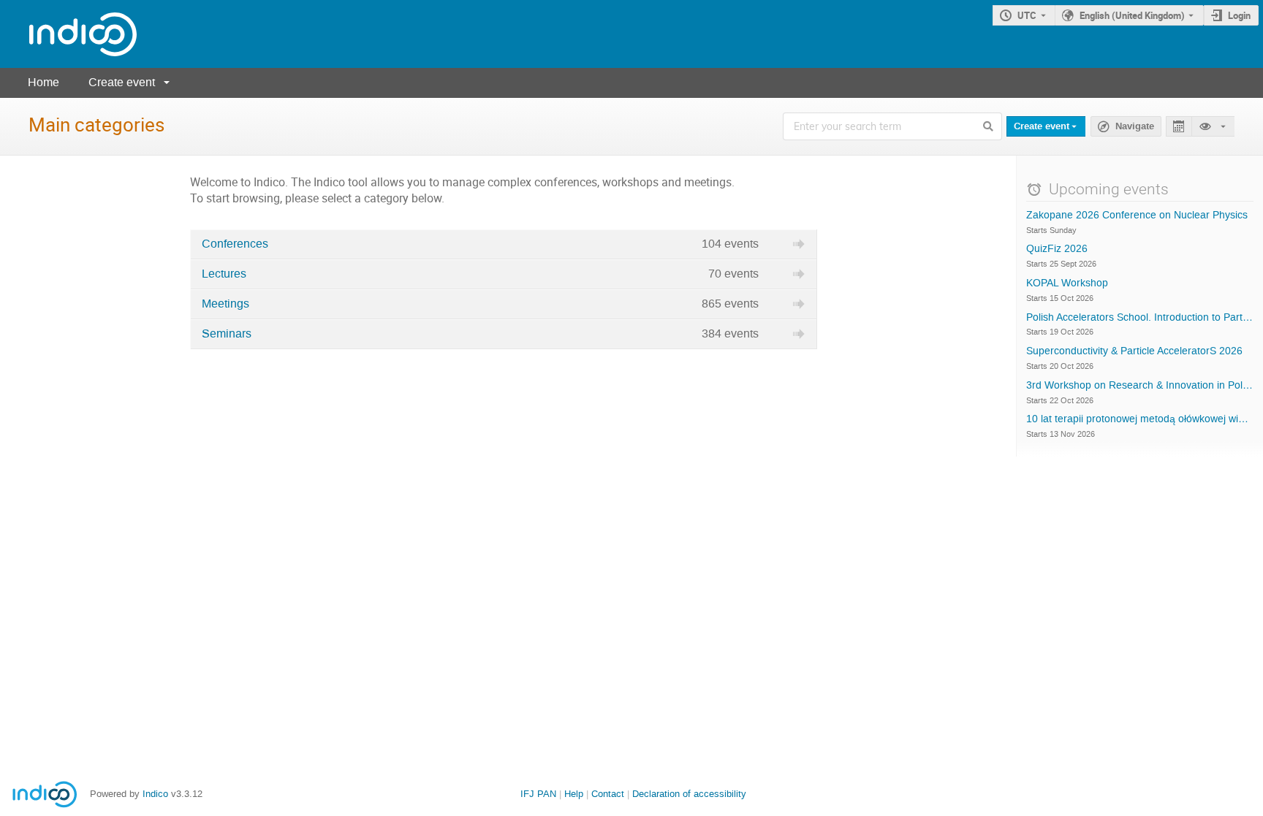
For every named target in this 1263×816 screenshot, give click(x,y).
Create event (121, 82)
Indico (155, 794)
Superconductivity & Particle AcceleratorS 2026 (1134, 351)
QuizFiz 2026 (1057, 249)
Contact (607, 794)
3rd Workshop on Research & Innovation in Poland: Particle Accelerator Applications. (1139, 385)
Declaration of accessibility (689, 794)
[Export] (1178, 126)
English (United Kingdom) (1132, 15)
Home (43, 82)
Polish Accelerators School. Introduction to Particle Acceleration (1139, 317)
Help (573, 794)
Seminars (226, 334)
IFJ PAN (538, 794)
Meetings (225, 304)
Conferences (235, 244)
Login (1239, 15)
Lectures (224, 274)
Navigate (1134, 126)
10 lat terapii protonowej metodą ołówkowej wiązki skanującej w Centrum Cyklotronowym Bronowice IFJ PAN (1139, 419)
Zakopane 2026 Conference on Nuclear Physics (1137, 215)
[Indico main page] (68, 34)
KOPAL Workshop (1067, 283)
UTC (1026, 15)
